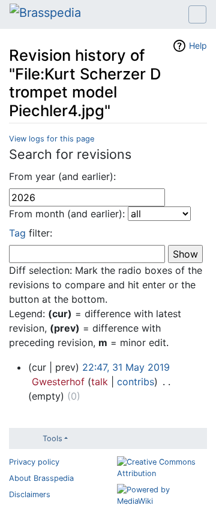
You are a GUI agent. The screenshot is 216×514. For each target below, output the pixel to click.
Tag (17, 233)
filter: (30, 233)
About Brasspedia (41, 478)
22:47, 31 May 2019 (126, 367)
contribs (135, 382)
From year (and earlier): (62, 176)
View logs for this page (51, 138)
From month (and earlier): (67, 214)
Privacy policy (34, 461)
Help (198, 45)
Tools (52, 438)
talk (99, 382)
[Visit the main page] (45, 14)
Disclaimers (29, 494)
